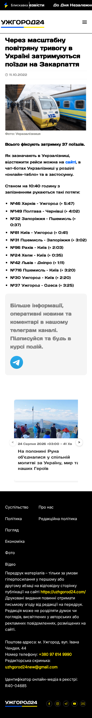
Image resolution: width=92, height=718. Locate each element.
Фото (10, 552)
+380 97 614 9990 (55, 654)
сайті (70, 162)
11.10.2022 (18, 75)
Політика (13, 518)
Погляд (12, 530)
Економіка (15, 541)
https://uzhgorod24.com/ (63, 591)
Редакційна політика (58, 518)
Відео (10, 564)
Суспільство (16, 507)
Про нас (46, 507)
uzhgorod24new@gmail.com (31, 666)
